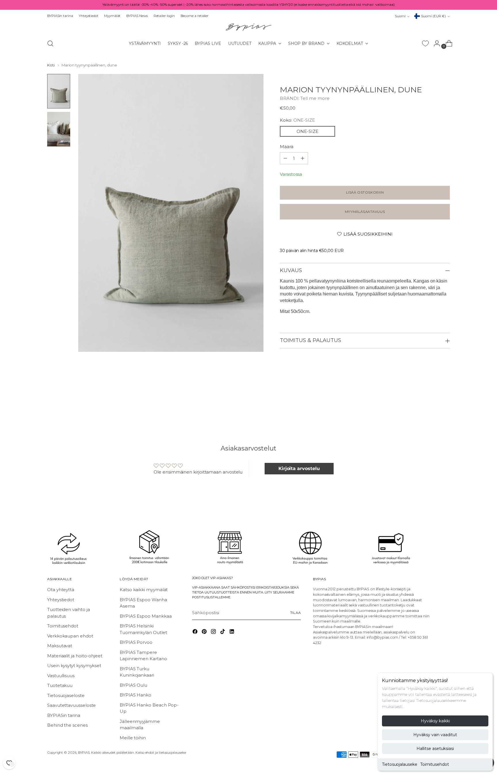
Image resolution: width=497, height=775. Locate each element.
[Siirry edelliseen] (432, 406)
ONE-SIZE (307, 131)
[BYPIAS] (248, 27)
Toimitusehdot (434, 764)
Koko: (297, 120)
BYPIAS (84, 753)
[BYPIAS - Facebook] (195, 632)
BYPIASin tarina (63, 715)
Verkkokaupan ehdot (70, 636)
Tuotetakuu (59, 685)
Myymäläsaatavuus (365, 212)
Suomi (400, 16)
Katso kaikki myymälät (144, 589)
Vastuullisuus (60, 675)
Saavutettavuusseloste (71, 705)
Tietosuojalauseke (399, 764)
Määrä (286, 146)
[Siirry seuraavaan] (445, 406)
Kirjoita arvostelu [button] (299, 468)
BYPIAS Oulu (133, 685)
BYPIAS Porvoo (136, 642)
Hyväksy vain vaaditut (435, 734)
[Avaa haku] (50, 43)
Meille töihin (133, 737)
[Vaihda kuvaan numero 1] (58, 91)
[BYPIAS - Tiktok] (223, 632)
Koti (51, 65)
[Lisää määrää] (285, 158)
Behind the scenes (67, 725)
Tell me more (314, 98)
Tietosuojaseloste (66, 695)
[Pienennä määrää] (302, 158)
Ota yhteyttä (60, 589)
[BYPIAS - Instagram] (214, 632)
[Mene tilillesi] (434, 43)
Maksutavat (59, 645)
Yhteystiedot (60, 599)
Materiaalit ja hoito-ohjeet (74, 655)
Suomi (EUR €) (433, 16)
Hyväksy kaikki (435, 721)
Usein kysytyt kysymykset (74, 665)
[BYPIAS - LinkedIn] (232, 632)
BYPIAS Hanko (135, 695)
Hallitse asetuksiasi (435, 748)
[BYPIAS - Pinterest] (204, 632)
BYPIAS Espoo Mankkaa (146, 616)
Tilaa (295, 613)
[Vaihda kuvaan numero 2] (58, 129)
